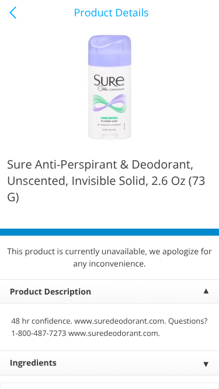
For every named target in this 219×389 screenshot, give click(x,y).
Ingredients (33, 363)
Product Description (50, 291)
